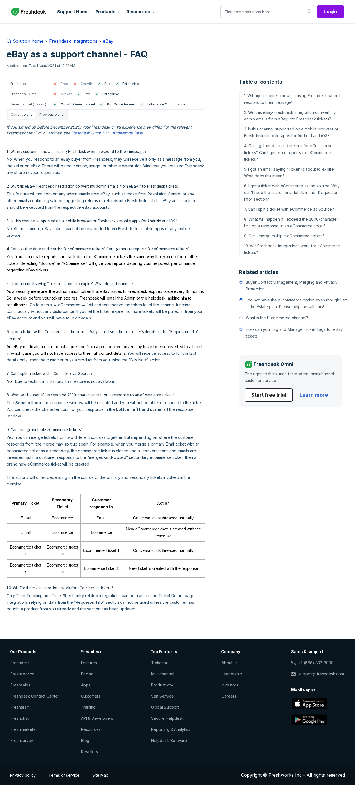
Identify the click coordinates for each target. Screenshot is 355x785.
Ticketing (159, 662)
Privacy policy (23, 775)
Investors (230, 685)
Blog (85, 740)
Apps (85, 685)
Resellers (89, 751)
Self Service (162, 696)
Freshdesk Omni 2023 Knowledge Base (107, 132)
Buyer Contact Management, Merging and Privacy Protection (292, 285)
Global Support (165, 707)
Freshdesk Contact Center (35, 696)
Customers (90, 696)
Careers (229, 696)
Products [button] (105, 11)
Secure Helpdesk (167, 718)
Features (89, 662)
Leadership (232, 673)
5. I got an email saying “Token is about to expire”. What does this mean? (290, 172)
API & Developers (97, 718)
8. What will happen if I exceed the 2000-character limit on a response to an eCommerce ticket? (291, 222)
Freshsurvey (22, 740)
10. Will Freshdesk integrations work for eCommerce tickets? (292, 249)
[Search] (309, 11)
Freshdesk (20, 662)
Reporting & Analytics (170, 729)
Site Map (100, 775)
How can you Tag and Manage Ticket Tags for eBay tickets (294, 332)
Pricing (87, 673)
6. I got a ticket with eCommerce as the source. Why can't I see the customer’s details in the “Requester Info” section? (292, 192)
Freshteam (20, 707)
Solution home (27, 41)
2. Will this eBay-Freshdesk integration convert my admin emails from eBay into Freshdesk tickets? (290, 115)
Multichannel (162, 673)
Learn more (314, 395)
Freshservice (22, 673)
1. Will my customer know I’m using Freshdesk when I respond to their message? (292, 99)
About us (230, 662)
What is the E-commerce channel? (277, 317)
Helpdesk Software (169, 740)
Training (88, 707)
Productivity (162, 685)
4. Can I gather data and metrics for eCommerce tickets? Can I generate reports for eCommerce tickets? (288, 152)
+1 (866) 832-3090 (316, 662)
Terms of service (64, 775)
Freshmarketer (24, 729)
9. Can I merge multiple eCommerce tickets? (284, 235)
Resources (91, 729)
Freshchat (20, 718)
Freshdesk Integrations (73, 41)
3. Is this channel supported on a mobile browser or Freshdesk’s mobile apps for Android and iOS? (291, 132)
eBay (108, 41)
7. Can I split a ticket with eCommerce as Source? (289, 209)
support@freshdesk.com (321, 673)
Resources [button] (138, 11)
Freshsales (20, 685)
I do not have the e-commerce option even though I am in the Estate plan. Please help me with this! (297, 303)
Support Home (73, 11)
